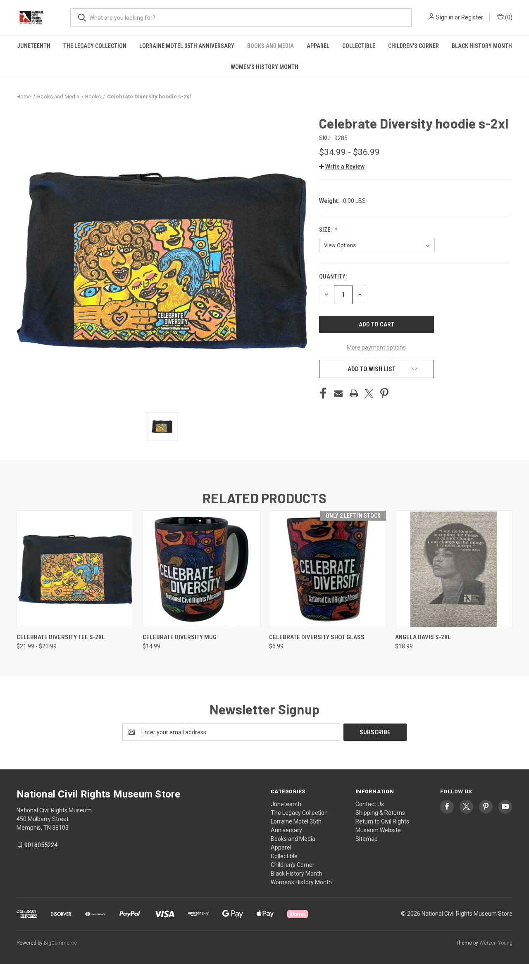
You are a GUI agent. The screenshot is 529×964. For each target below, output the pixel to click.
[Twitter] (369, 393)
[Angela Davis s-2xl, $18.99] (454, 569)
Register (472, 17)
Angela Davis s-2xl (423, 637)
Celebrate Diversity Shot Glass (317, 637)
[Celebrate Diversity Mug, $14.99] (201, 569)
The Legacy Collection (94, 46)
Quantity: (333, 276)
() (508, 17)
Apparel (318, 46)
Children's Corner (413, 46)
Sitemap (366, 838)
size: (326, 229)
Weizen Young (495, 943)
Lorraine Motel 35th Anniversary (186, 46)
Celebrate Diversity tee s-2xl (61, 637)
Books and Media (270, 46)
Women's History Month (264, 67)
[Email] (338, 393)
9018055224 (40, 845)
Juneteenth (33, 46)
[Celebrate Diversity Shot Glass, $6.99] (328, 569)
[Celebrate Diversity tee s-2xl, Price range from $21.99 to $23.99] (75, 569)
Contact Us (369, 804)
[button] (342, 166)
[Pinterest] (384, 393)
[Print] (354, 393)
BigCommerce (60, 943)
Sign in (444, 17)
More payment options (376, 347)
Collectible (358, 46)
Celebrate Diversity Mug (180, 637)
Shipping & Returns (380, 812)
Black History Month (482, 46)
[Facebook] (323, 393)
